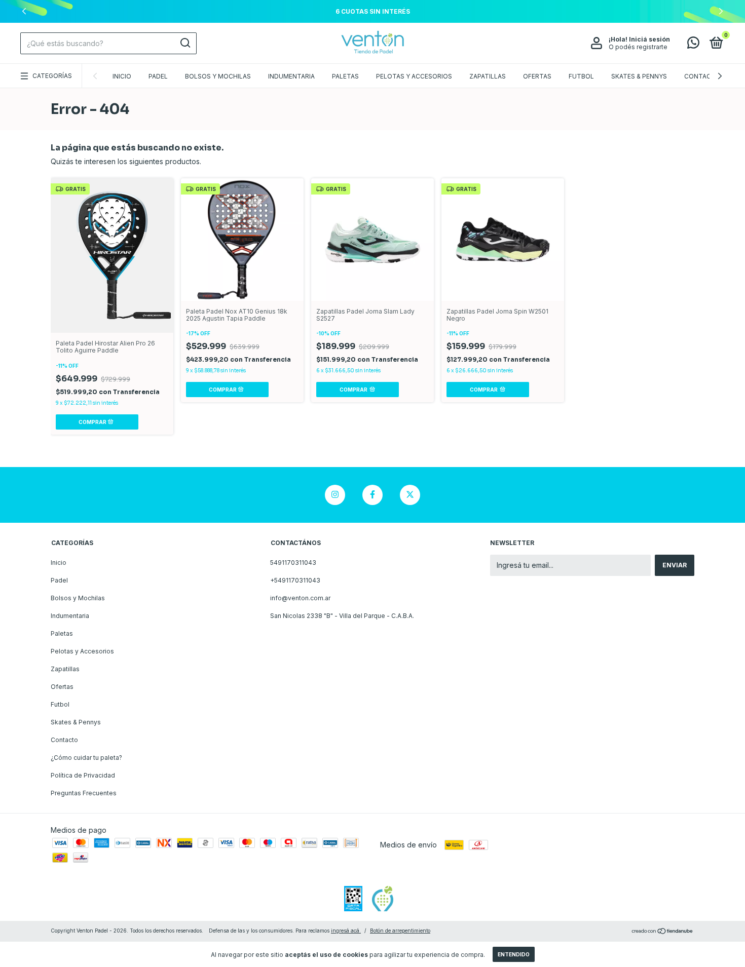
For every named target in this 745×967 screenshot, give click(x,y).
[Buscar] (184, 43)
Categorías (52, 76)
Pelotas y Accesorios (414, 76)
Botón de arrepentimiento (400, 930)
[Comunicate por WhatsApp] (693, 45)
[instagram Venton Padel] (335, 495)
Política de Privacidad (83, 775)
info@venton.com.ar (300, 598)
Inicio (122, 76)
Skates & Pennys (639, 76)
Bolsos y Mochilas (218, 76)
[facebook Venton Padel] (372, 495)
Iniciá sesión (649, 39)
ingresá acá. (346, 930)
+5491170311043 (295, 580)
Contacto (702, 76)
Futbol (581, 76)
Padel (158, 76)
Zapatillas (487, 76)
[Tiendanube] (662, 931)
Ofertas (537, 76)
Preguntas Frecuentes (84, 793)
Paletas (345, 76)
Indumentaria (291, 76)
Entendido (514, 954)
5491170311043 (293, 562)
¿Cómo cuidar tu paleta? (86, 757)
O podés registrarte (638, 47)
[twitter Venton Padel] (410, 495)
